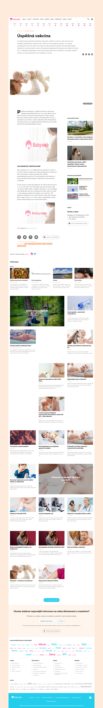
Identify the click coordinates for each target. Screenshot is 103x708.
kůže (53, 684)
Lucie (69, 655)
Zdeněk (69, 645)
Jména (24, 19)
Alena (69, 648)
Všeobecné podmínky (47, 697)
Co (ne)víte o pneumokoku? (19, 446)
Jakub (27, 645)
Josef (28, 654)
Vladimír (19, 645)
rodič (69, 687)
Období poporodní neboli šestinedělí (61, 674)
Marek (70, 651)
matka (73, 684)
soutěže (76, 687)
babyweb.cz (20, 31)
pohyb (31, 687)
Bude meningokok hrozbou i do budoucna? (20, 548)
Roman (89, 651)
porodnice (54, 687)
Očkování (69, 315)
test (79, 687)
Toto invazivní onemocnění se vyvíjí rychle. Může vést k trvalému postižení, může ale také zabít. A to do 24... (51, 454)
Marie (42, 644)
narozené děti (31, 243)
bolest (11, 684)
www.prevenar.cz (32, 228)
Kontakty (31, 697)
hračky (39, 684)
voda (27, 689)
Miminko (47, 19)
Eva (35, 645)
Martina (49, 648)
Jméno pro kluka (16, 665)
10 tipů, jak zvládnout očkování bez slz (79, 346)
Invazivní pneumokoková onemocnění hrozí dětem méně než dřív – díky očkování (51, 414)
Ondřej (32, 648)
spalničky (49, 243)
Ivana (64, 645)
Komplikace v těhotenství (39, 673)
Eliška (66, 651)
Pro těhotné (36, 675)
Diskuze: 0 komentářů (52, 237)
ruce (72, 687)
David (60, 645)
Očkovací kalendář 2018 (18, 513)
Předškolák (58, 19)
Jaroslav (42, 648)
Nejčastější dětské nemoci (37, 313)
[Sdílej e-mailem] (92, 54)
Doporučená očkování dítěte (48, 581)
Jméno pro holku (16, 667)
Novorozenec (79, 663)
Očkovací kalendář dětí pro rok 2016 (65, 478)
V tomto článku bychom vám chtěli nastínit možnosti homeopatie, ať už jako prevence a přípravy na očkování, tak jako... (78, 320)
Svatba (55, 280)
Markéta (36, 648)
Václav (21, 651)
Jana (52, 654)
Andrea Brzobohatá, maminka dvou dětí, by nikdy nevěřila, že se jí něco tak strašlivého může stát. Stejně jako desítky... (51, 519)
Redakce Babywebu (32, 241)
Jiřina (35, 651)
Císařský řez (57, 671)
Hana (42, 655)
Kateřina (81, 648)
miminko (87, 684)
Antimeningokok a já (46, 513)
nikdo (18, 687)
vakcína (20, 246)
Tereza (62, 651)
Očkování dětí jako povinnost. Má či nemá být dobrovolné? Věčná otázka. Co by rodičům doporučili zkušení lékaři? (23, 487)
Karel (85, 651)
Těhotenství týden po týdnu (40, 667)
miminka (79, 684)
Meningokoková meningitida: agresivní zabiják (49, 447)
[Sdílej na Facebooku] (83, 54)
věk (44, 689)
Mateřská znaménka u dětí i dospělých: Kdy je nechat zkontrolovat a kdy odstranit (77, 164)
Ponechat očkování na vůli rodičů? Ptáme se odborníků (21, 481)
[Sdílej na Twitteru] (86, 54)
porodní (60, 687)
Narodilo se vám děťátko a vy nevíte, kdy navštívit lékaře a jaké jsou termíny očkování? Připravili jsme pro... (79, 553)
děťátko (35, 684)
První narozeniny (36, 280)
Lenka (64, 648)
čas (52, 689)
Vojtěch (53, 648)
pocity (28, 687)
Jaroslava (74, 655)
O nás (37, 697)
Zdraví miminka (80, 669)
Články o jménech (16, 671)
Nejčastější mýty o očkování (76, 379)
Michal (13, 645)
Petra (73, 648)
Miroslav (79, 651)
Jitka (15, 648)
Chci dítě (29, 19)
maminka (58, 684)
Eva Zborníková (35, 282)
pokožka (36, 687)
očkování (39, 243)
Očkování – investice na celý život (21, 581)
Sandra (27, 254)
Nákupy (70, 19)
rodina (65, 687)
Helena (24, 648)
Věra (11, 648)
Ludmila (78, 645)
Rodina (65, 19)
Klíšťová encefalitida (86, 179)
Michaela (19, 648)
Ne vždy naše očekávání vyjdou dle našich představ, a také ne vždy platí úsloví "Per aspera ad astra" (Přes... (62, 286)
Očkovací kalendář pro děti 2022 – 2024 (50, 380)
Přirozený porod (59, 667)
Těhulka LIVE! (19, 689)
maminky (66, 684)
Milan (26, 651)
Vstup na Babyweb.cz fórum (79, 223)
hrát (42, 684)
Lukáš (54, 651)
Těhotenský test (37, 665)
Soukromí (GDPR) (76, 697)
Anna (31, 651)
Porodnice (57, 665)
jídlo (45, 684)
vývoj (24, 246)
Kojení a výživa (79, 671)
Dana (77, 648)
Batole (52, 19)
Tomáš (49, 651)
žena (56, 689)
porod (48, 687)
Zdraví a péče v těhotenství (39, 671)
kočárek (49, 684)
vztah (37, 689)
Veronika (59, 655)
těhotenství (86, 686)
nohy (22, 687)
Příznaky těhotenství (38, 663)
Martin (15, 650)
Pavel (58, 648)
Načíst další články (52, 600)
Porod (42, 19)
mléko (12, 687)
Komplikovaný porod (60, 669)
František (89, 648)
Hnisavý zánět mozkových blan (84, 194)
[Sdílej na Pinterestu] (89, 54)
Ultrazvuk (35, 669)
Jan (84, 644)
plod (25, 687)
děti (26, 243)
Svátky (13, 669)
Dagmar (59, 651)
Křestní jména (15, 663)
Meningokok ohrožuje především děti (51, 547)
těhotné (12, 689)
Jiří (64, 654)
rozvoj (44, 243)
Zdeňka (43, 651)
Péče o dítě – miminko (81, 667)
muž (15, 687)
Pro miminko (79, 673)
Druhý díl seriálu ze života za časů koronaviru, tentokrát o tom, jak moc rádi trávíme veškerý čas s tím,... (83, 286)
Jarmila (73, 651)
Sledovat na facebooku (53, 631)
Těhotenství (36, 19)
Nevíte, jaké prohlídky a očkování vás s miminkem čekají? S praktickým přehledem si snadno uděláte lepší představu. (79, 454)
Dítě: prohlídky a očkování (76, 547)
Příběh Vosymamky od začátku (19, 280)
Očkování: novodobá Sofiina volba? (79, 513)
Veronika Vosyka (14, 282)
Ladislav (28, 648)
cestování (21, 684)
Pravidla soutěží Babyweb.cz (62, 697)
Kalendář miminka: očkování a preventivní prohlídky (77, 447)
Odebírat (61, 621)
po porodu (41, 687)
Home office (78, 280)
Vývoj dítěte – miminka (81, 665)
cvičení (25, 684)
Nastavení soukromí (51, 701)
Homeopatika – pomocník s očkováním (83, 188)
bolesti (16, 684)
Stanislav (39, 651)
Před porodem (58, 663)
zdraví (48, 689)
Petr (54, 644)
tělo (24, 689)
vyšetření (32, 689)
